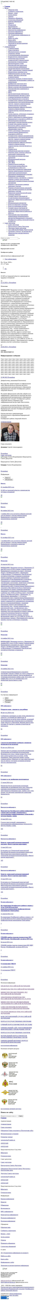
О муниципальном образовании (18, 55)
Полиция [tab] (7, 702)
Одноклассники (6, 1156)
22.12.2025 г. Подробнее (8, 282)
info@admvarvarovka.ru (8, 1282)
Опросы (10, 16)
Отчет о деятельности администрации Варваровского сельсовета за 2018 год (20, 118)
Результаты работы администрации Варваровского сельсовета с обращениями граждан (19, 127)
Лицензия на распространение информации (15, 1265)
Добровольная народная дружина (18, 151)
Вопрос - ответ (13, 13)
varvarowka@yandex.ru (8, 1140)
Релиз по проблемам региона (17, 206)
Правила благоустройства (16, 164)
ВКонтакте (4, 1153)
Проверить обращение (15, 18)
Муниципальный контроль (16, 159)
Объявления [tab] (8, 479)
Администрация (13, 48)
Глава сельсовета (13, 50)
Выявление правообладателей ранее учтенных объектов (19, 193)
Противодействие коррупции (17, 65)
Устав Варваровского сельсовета (18, 99)
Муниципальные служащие (17, 52)
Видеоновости (12, 26)
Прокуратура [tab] (8, 700)
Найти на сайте (13, 38)
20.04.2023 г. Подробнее (8, 347)
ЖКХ (10, 92)
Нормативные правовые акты (17, 72)
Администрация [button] (9, 46)
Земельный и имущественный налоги (20, 122)
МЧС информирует (14, 28)
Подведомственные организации (18, 68)
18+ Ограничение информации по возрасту (14, 1253)
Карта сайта (12, 40)
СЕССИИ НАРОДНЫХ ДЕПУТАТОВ (20, 230)
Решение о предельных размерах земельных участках (18, 185)
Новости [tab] (7, 477)
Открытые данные (14, 53)
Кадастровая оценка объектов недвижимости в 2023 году (17, 166)
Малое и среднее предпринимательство (20, 87)
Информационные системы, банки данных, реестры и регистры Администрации (19, 75)
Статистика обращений (15, 20)
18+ (5, 269)
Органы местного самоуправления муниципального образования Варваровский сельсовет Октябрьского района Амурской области (17, 1288)
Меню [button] (6, 8)
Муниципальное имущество (17, 120)
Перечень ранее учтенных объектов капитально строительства (19, 153)
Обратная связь (13, 10)
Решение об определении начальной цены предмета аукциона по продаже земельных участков (20, 189)
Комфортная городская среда (17, 83)
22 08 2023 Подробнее (8, 377)
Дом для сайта (13, 1295)
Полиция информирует (15, 31)
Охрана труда (12, 149)
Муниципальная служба (16, 63)
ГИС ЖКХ (11, 162)
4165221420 (4, 1143)
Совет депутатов (13, 225)
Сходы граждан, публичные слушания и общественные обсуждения (21, 114)
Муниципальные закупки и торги (19, 95)
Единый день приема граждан (17, 124)
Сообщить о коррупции (15, 11)
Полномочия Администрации (17, 62)
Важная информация (14, 21)
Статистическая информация (17, 67)
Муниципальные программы (17, 85)
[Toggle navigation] (1, 3)
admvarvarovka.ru (6, 1280)
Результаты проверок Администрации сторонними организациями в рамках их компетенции (21, 80)
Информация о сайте (14, 41)
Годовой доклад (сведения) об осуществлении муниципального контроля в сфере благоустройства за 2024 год (20, 210)
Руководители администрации (18, 57)
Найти (20, 1116)
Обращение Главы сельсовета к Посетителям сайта (17, 1130)
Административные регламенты (18, 97)
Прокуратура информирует (17, 30)
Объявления (12, 25)
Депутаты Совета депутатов (17, 228)
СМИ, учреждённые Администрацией (20, 70)
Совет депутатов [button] (9, 223)
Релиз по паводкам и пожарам (17, 204)
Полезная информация (15, 33)
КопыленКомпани (16, 1293)
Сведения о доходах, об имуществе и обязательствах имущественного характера (20, 233)
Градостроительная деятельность (18, 94)
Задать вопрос (12, 15)
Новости (11, 23)
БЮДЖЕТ (11, 161)
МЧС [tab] (6, 698)
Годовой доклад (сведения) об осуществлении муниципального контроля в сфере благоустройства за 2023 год (20, 198)
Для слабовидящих (10, 259)
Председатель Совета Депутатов (18, 226)
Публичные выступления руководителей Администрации (18, 59)
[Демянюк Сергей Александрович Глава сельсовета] (10, 441)
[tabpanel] (17, 520)
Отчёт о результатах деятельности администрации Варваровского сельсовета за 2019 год (19, 132)
